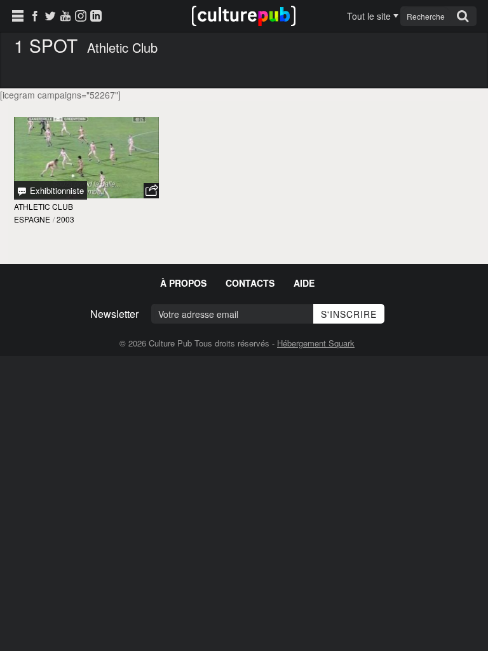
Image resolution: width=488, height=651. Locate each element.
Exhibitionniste (55, 190)
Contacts (250, 283)
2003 (65, 219)
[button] (151, 190)
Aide (304, 283)
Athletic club (43, 206)
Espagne (32, 219)
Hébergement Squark (316, 343)
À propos (183, 283)
